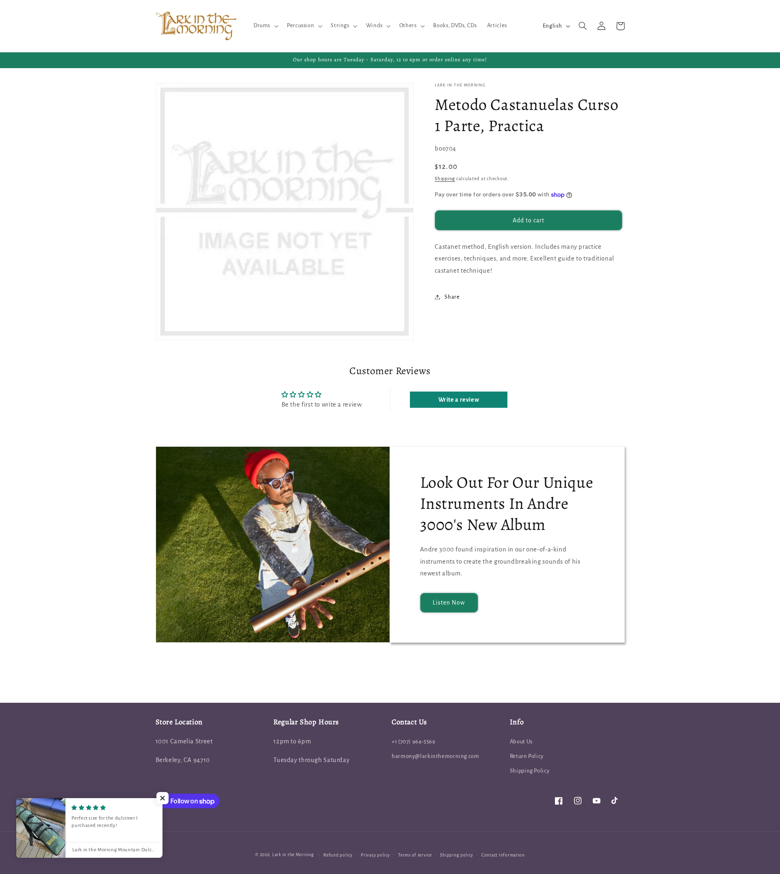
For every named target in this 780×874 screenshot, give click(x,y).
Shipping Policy (529, 771)
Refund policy (338, 855)
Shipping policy (456, 855)
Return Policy (527, 756)
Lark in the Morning (293, 854)
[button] (265, 26)
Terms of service (415, 855)
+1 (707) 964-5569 (414, 741)
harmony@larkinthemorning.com (435, 756)
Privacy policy (375, 855)
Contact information (503, 855)
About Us (521, 741)
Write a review (458, 399)
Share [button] (451, 297)
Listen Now (449, 602)
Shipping (445, 178)
